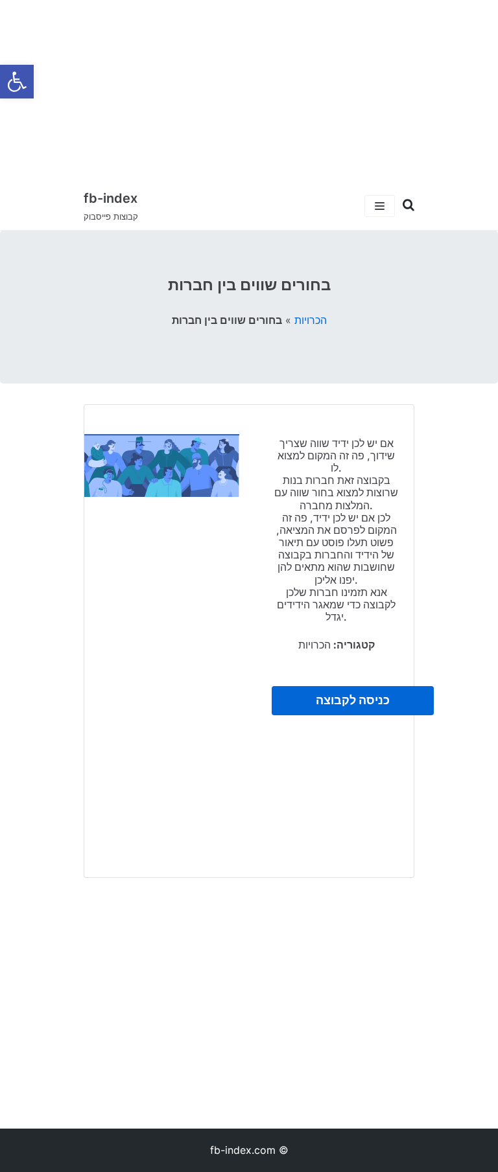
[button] (17, 81)
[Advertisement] (249, 90)
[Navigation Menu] (379, 206)
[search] (404, 205)
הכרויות (310, 320)
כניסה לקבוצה (353, 700)
